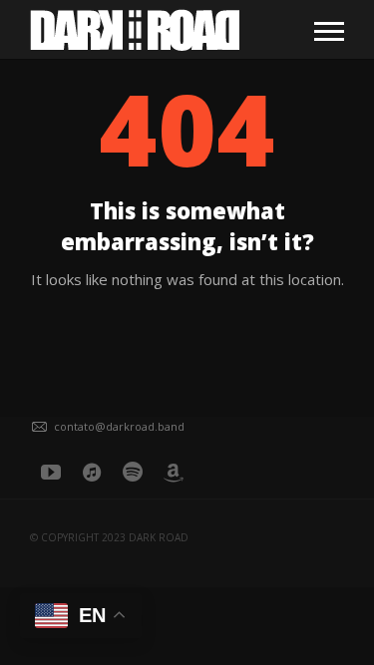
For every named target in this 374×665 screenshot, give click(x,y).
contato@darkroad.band (119, 426)
